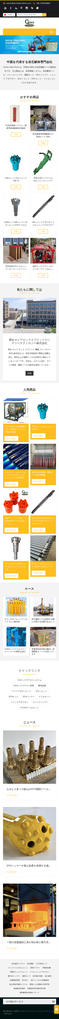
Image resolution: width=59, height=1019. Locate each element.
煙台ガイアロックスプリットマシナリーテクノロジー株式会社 (29, 341)
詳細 (16, 134)
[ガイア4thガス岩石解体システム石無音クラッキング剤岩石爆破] (16, 411)
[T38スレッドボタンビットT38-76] (16, 174)
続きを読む (11, 438)
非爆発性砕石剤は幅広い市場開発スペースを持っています (43, 651)
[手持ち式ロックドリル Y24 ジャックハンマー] (43, 174)
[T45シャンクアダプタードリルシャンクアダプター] (43, 218)
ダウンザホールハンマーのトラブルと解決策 (15, 620)
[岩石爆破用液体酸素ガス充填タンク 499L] (43, 130)
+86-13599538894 (43, 3)
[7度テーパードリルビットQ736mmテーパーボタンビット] (16, 502)
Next (56, 43)
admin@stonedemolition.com (19, 3)
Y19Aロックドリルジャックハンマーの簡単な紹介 (15, 650)
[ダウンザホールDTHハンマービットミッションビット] (16, 548)
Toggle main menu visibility (51, 32)
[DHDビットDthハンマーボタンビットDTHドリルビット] (16, 218)
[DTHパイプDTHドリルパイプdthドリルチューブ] (43, 548)
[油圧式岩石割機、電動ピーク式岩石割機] (43, 457)
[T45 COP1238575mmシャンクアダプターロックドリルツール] (43, 502)
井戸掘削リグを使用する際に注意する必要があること (43, 620)
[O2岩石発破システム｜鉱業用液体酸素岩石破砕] (16, 122)
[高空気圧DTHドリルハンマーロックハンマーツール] (16, 262)
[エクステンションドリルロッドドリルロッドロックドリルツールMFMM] (16, 457)
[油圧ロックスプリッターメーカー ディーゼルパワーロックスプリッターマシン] (43, 262)
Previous (3, 43)
